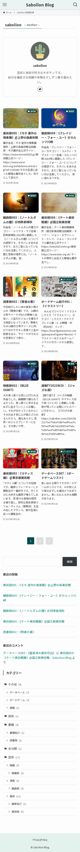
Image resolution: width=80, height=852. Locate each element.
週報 (14, 708)
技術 (13, 716)
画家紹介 (19, 804)
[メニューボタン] (4, 4)
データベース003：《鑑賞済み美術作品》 (29, 653)
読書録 (16, 740)
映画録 (18, 773)
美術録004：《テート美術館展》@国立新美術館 (33, 621)
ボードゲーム (19, 700)
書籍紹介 (17, 733)
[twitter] (40, 89)
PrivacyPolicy (40, 839)
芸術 (14, 757)
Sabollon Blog (40, 5)
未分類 (14, 748)
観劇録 (18, 788)
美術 (15, 796)
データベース (19, 692)
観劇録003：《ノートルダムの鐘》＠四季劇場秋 (34, 611)
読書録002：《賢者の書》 (19, 632)
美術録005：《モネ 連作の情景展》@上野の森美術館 (37, 585)
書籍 (13, 724)
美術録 (18, 811)
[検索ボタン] (75, 4)
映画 (14, 765)
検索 (70, 561)
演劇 (14, 780)
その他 (14, 684)
